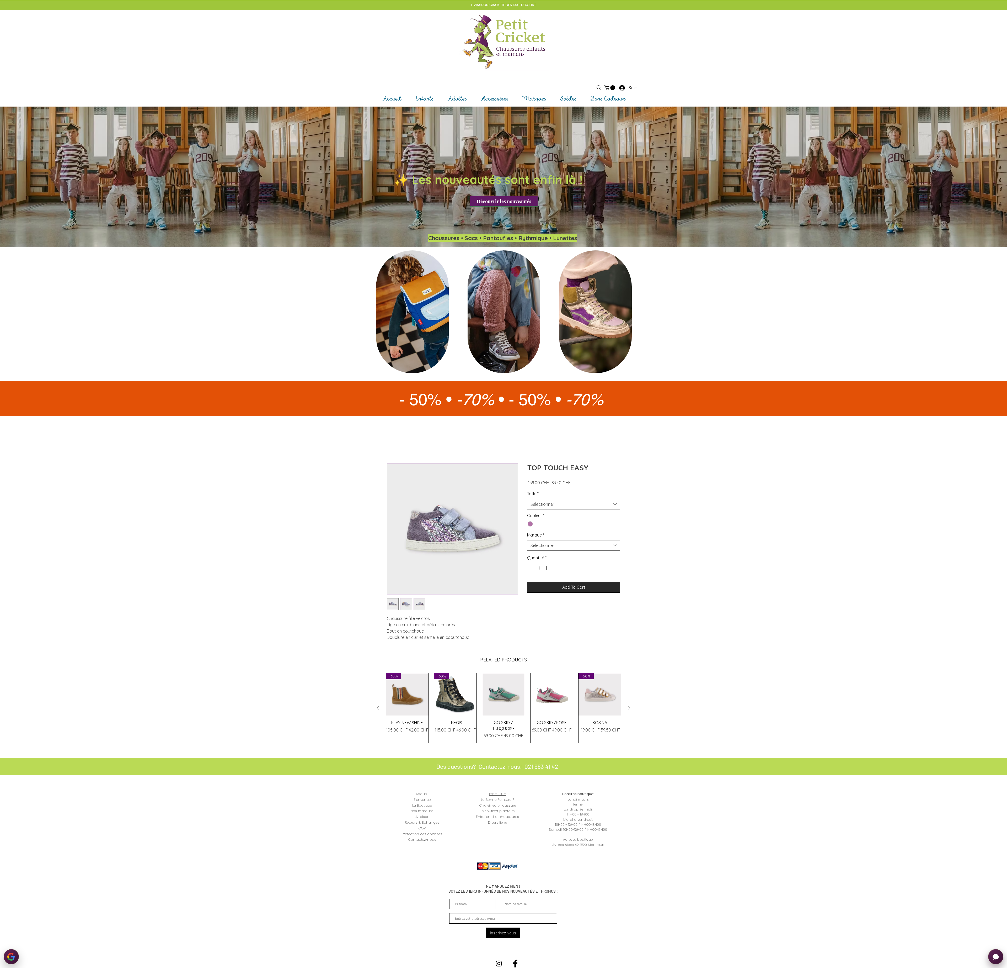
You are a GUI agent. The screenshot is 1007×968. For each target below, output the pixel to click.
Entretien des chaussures (497, 817)
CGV (422, 828)
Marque (535, 535)
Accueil (393, 445)
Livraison (422, 817)
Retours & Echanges (422, 822)
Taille (533, 494)
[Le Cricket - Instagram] (499, 964)
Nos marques (421, 811)
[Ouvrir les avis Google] (11, 956)
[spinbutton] (539, 569)
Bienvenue (422, 799)
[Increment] (546, 569)
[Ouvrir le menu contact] (995, 956)
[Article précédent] (378, 708)
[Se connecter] (617, 87)
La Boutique (422, 805)
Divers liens (497, 822)
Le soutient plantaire (497, 811)
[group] (503, 708)
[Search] (598, 87)
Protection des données (422, 834)
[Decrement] (531, 569)
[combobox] (573, 504)
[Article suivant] (629, 708)
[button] (610, 87)
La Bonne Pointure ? (497, 799)
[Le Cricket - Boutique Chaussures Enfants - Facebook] (515, 964)
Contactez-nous (422, 840)
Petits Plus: (497, 794)
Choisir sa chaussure (497, 805)
